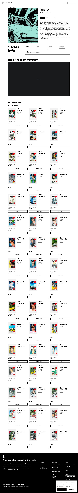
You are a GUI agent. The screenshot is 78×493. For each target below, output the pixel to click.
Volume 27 (63, 282)
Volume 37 (20, 367)
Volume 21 (63, 239)
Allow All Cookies (61, 489)
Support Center (55, 467)
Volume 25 (20, 282)
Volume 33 (63, 325)
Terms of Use (21, 484)
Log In (74, 2)
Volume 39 (63, 367)
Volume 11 (41, 175)
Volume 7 (20, 153)
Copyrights (5, 484)
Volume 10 (20, 175)
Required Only (71, 489)
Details (19, 113)
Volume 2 (41, 110)
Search (60, 3)
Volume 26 (41, 282)
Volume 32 (41, 325)
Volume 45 (63, 410)
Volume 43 (20, 410)
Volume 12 (63, 175)
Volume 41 (41, 389)
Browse (47, 3)
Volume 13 (20, 196)
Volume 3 (63, 110)
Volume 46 (20, 432)
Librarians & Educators (55, 469)
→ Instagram (67, 466)
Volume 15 (63, 196)
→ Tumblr (67, 469)
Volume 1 (20, 110)
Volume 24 (63, 260)
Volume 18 (63, 217)
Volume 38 (41, 367)
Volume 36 (63, 346)
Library (52, 3)
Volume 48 (63, 432)
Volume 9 (63, 153)
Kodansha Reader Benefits (56, 465)
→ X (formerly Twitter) (70, 476)
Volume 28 (20, 303)
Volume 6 (63, 132)
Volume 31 (20, 325)
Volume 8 (41, 153)
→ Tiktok (67, 470)
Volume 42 (63, 389)
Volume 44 (41, 410)
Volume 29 (41, 303)
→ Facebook (67, 467)
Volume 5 (41, 132)
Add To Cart (17, 125)
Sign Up (70, 2)
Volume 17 (41, 217)
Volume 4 (20, 132)
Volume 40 (20, 389)
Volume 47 (41, 432)
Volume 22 (20, 260)
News (56, 3)
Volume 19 (20, 239)
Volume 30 (63, 303)
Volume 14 (41, 196)
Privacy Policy (12, 484)
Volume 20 (42, 239)
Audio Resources (56, 471)
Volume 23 (41, 260)
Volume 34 (20, 346)
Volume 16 (20, 217)
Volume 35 (41, 346)
